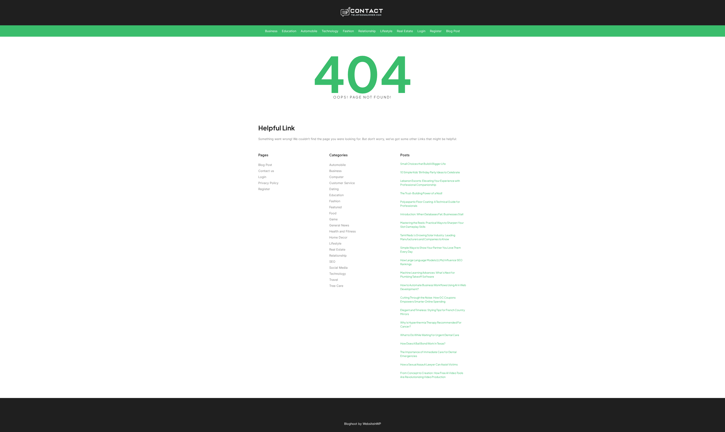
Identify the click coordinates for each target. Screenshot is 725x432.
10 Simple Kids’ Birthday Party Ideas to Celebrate (430, 172)
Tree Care (336, 286)
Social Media (338, 267)
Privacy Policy (268, 183)
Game (333, 219)
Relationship (338, 255)
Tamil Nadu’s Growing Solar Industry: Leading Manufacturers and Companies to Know (427, 237)
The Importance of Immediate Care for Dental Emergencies (428, 354)
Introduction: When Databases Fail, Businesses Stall (431, 214)
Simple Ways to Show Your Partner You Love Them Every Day (430, 249)
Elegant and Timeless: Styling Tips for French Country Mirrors (432, 312)
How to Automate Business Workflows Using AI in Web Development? (433, 287)
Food (332, 213)
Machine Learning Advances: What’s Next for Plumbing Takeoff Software (427, 274)
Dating (334, 189)
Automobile (337, 165)
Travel (333, 280)
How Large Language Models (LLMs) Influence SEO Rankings (431, 262)
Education (336, 195)
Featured (335, 207)
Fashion (334, 201)
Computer (336, 177)
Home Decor (338, 237)
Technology (337, 274)
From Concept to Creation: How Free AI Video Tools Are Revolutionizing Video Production (431, 375)
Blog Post (265, 165)
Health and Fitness (342, 231)
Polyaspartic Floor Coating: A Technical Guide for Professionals (430, 203)
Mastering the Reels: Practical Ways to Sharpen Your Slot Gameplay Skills (432, 224)
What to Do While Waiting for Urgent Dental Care (429, 335)
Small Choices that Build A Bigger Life (423, 163)
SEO (332, 261)
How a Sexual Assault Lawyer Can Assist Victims (429, 364)
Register (264, 189)
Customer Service (342, 183)
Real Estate (337, 249)
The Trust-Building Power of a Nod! (421, 193)
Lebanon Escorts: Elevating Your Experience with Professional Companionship (430, 182)
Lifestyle (335, 243)
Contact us (266, 171)
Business (335, 171)
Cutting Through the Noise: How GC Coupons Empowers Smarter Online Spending (428, 299)
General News (339, 225)
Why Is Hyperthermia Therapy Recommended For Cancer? (430, 324)
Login (262, 177)
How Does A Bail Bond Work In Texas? (422, 343)
